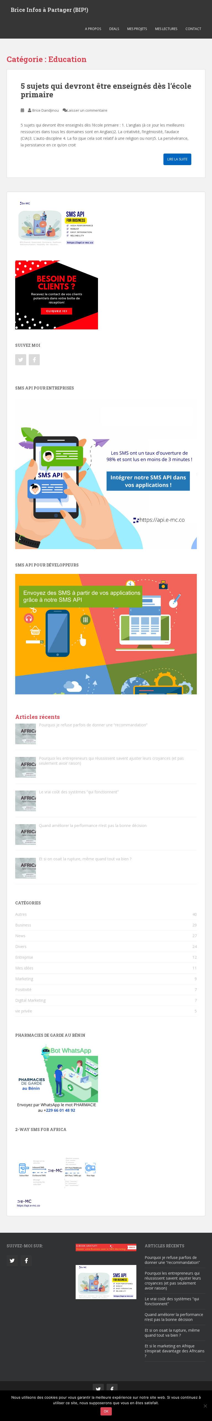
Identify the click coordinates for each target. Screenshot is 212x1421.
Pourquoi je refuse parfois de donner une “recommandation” (172, 1260)
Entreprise (24, 957)
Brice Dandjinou (45, 110)
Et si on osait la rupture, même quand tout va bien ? (172, 1333)
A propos (93, 28)
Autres (21, 914)
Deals (114, 28)
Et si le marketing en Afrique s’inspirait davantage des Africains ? (175, 1350)
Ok (106, 1411)
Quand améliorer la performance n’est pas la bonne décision (174, 1317)
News (20, 935)
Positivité (23, 989)
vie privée (23, 1011)
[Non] (205, 1406)
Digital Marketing (30, 1000)
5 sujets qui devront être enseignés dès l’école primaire (106, 90)
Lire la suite (177, 159)
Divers (20, 946)
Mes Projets (137, 28)
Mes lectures (166, 28)
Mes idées (24, 968)
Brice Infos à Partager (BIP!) (49, 9)
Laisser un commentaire (87, 110)
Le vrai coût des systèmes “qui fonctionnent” (172, 1301)
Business (23, 925)
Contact (193, 28)
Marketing (24, 978)
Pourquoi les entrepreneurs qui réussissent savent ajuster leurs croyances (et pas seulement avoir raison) (173, 1280)
